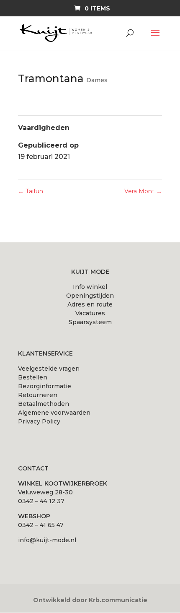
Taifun (30, 191)
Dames (97, 80)
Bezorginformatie (44, 386)
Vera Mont (143, 191)
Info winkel (90, 287)
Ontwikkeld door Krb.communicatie (90, 600)
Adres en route (90, 304)
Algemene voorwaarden (54, 412)
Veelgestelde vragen (49, 368)
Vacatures (90, 313)
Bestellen (32, 377)
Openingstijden (90, 295)
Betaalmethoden (43, 404)
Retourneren (37, 395)
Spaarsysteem (90, 322)
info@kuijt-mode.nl (47, 540)
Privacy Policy (39, 421)
